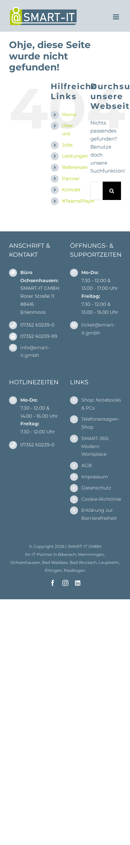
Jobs (67, 145)
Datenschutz (96, 488)
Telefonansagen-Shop (100, 423)
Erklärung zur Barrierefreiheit (99, 514)
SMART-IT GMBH (84, 546)
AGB (86, 465)
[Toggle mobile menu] (116, 16)
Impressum (94, 477)
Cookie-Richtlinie (101, 499)
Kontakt (71, 190)
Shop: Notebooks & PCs (101, 404)
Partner (71, 179)
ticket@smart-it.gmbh (98, 329)
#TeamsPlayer (78, 201)
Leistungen (75, 156)
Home (69, 115)
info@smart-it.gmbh (35, 352)
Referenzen (75, 167)
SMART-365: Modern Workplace (95, 446)
